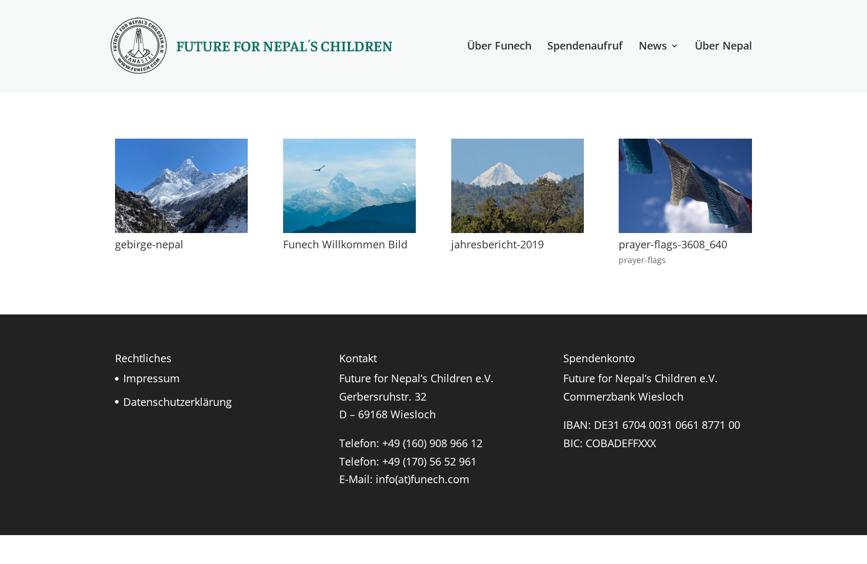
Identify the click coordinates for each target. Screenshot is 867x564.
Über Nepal (723, 47)
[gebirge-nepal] (181, 229)
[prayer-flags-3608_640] (685, 229)
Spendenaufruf (585, 47)
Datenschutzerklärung (177, 402)
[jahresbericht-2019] (517, 229)
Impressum (151, 378)
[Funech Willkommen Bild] (349, 229)
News (653, 47)
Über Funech (499, 47)
